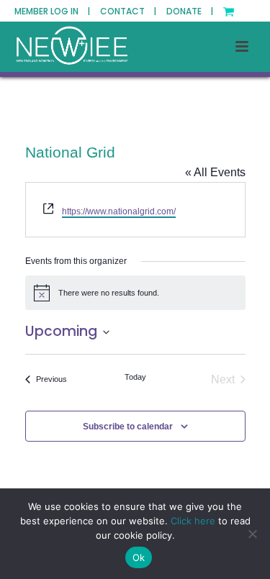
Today (135, 377)
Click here (193, 520)
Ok (138, 557)
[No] (252, 533)
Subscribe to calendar (128, 426)
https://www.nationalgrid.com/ (119, 211)
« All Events (215, 172)
